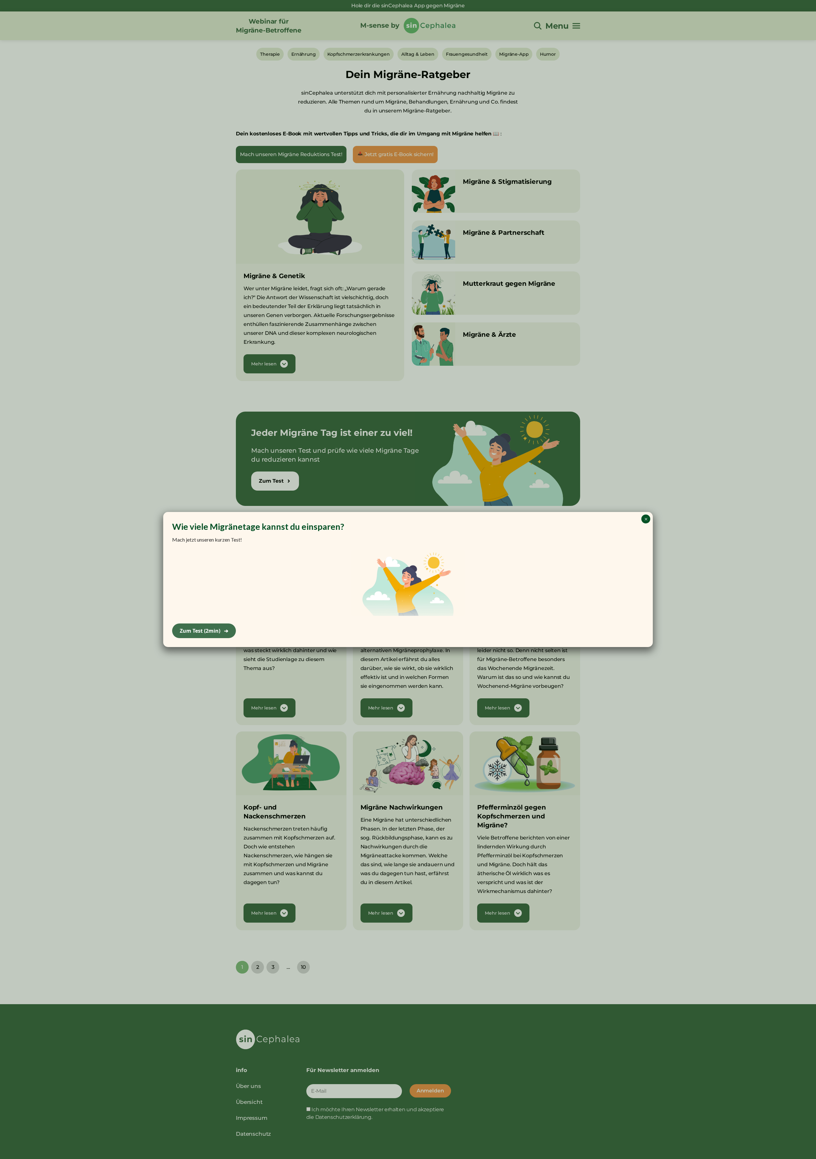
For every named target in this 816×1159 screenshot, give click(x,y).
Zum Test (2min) (204, 630)
